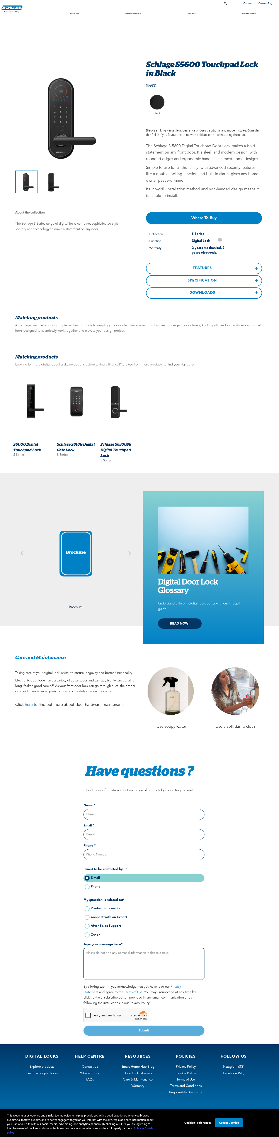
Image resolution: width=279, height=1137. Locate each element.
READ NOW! (180, 623)
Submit (144, 1030)
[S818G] (76, 401)
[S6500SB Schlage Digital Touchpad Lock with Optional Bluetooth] (120, 401)
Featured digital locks (42, 1073)
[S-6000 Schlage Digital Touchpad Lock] (33, 401)
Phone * (89, 845)
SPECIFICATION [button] (202, 280)
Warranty (137, 1086)
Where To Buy (204, 218)
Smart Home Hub (133, 13)
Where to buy (90, 1073)
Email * (88, 825)
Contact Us (90, 1067)
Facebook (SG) (233, 1073)
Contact (247, 3)
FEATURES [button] (202, 268)
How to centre (249, 13)
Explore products (42, 1067)
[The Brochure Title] (76, 554)
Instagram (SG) (233, 1067)
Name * (89, 805)
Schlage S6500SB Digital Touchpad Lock (115, 450)
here (29, 705)
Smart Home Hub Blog (137, 1067)
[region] (139, 1123)
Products (74, 13)
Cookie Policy (186, 1073)
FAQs (90, 1079)
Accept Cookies (229, 1122)
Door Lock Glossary (138, 1073)
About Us (191, 13)
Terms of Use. (133, 992)
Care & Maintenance (138, 1079)
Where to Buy (264, 3)
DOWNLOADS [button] (202, 293)
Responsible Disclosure (185, 1092)
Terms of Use (186, 1079)
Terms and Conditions (186, 1086)
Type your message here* (102, 944)
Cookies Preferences (197, 1122)
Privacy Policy (186, 1067)
